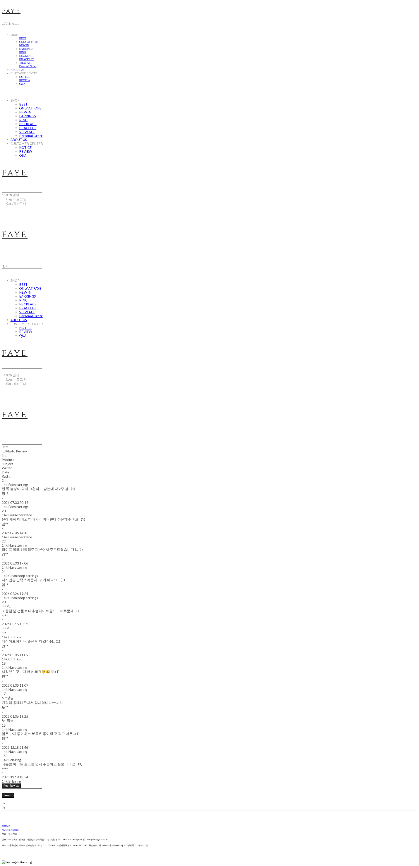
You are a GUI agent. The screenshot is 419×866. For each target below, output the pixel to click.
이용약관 (6, 826)
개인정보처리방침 (10, 829)
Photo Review (16, 451)
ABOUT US (17, 69)
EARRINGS (26, 48)
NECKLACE (26, 55)
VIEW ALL (25, 62)
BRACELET (26, 59)
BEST (22, 38)
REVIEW (24, 80)
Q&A (22, 83)
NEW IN (24, 45)
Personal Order (27, 66)
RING (22, 52)
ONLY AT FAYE (28, 41)
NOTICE (24, 76)
